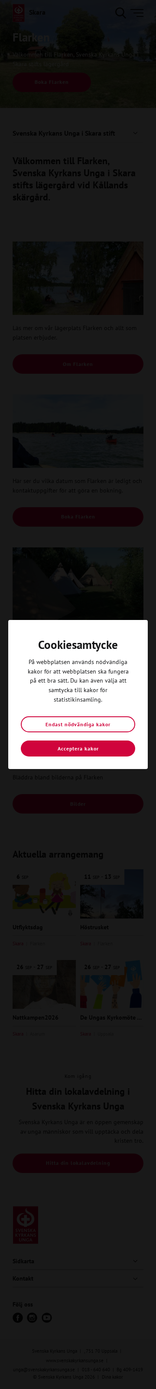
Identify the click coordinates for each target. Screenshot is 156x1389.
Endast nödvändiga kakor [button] (78, 724)
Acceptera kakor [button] (78, 748)
